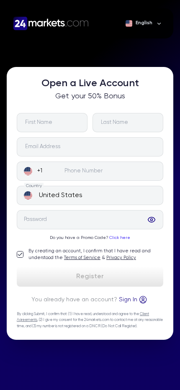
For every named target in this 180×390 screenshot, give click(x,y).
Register (90, 276)
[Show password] (151, 219)
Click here (119, 238)
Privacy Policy (121, 257)
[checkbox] (20, 254)
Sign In (128, 300)
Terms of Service (82, 257)
